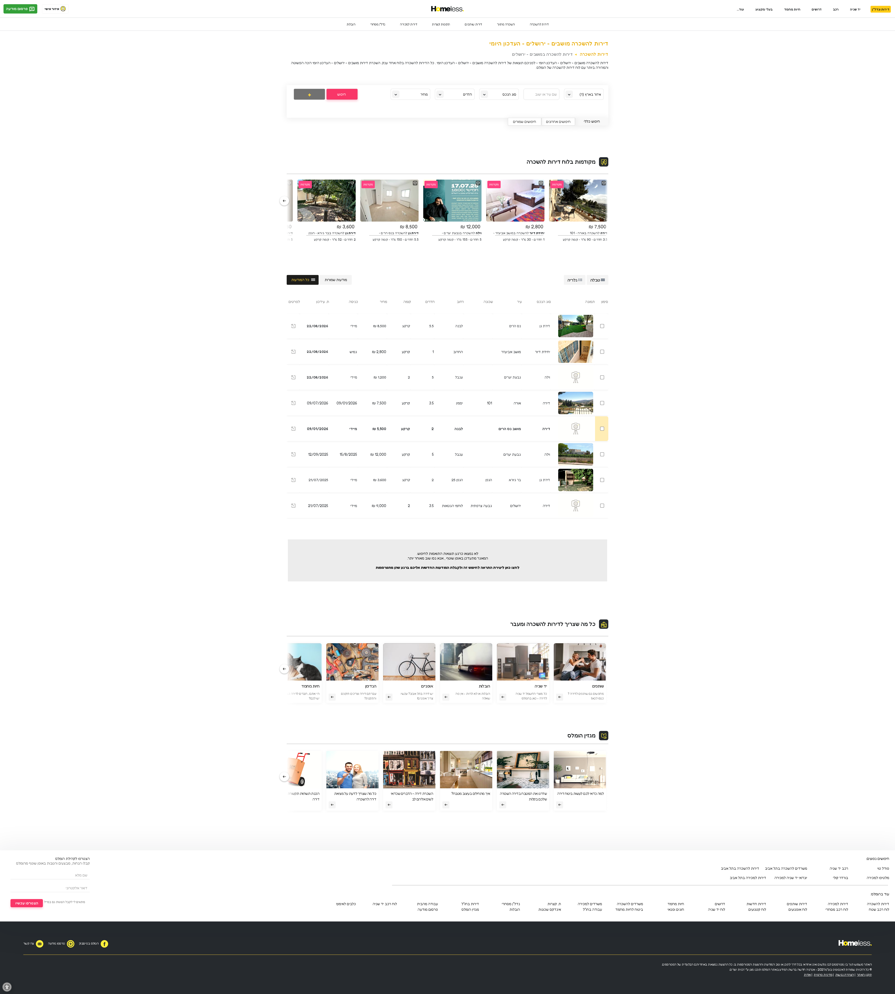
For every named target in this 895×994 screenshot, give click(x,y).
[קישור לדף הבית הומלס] (447, 9)
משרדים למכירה (590, 903)
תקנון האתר (864, 975)
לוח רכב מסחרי (837, 909)
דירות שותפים (473, 24)
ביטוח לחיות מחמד (629, 909)
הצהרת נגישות (844, 975)
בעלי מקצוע (764, 9)
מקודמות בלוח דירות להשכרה (561, 161)
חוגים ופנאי (676, 909)
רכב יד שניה (839, 868)
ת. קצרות (554, 903)
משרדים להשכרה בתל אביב (786, 868)
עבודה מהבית (427, 903)
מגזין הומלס (582, 735)
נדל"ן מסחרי (377, 24)
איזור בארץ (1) (590, 94)
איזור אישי (52, 9)
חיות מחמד (792, 9)
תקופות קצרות (441, 24)
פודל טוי (883, 868)
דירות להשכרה (539, 24)
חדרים (467, 94)
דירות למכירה (408, 24)
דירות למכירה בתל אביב (748, 877)
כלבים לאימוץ (346, 903)
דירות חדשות (756, 903)
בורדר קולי (840, 877)
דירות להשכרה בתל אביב (740, 868)
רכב (836, 9)
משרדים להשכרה (630, 903)
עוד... (740, 9)
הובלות (351, 24)
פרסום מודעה (17, 8)
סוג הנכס (509, 94)
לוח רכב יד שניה (385, 903)
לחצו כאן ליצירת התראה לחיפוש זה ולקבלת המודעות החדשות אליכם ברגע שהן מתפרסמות (447, 567)
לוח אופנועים (797, 909)
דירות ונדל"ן (880, 9)
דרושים (817, 9)
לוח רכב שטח (879, 909)
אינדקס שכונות (549, 909)
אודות (807, 975)
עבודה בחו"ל (592, 909)
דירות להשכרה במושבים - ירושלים (542, 54)
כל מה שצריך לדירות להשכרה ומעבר (553, 624)
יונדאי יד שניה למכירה (791, 877)
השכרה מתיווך (506, 24)
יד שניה (855, 9)
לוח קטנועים (757, 909)
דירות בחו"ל (470, 903)
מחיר (424, 94)
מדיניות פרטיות (823, 975)
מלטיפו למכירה (878, 877)
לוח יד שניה (716, 909)
